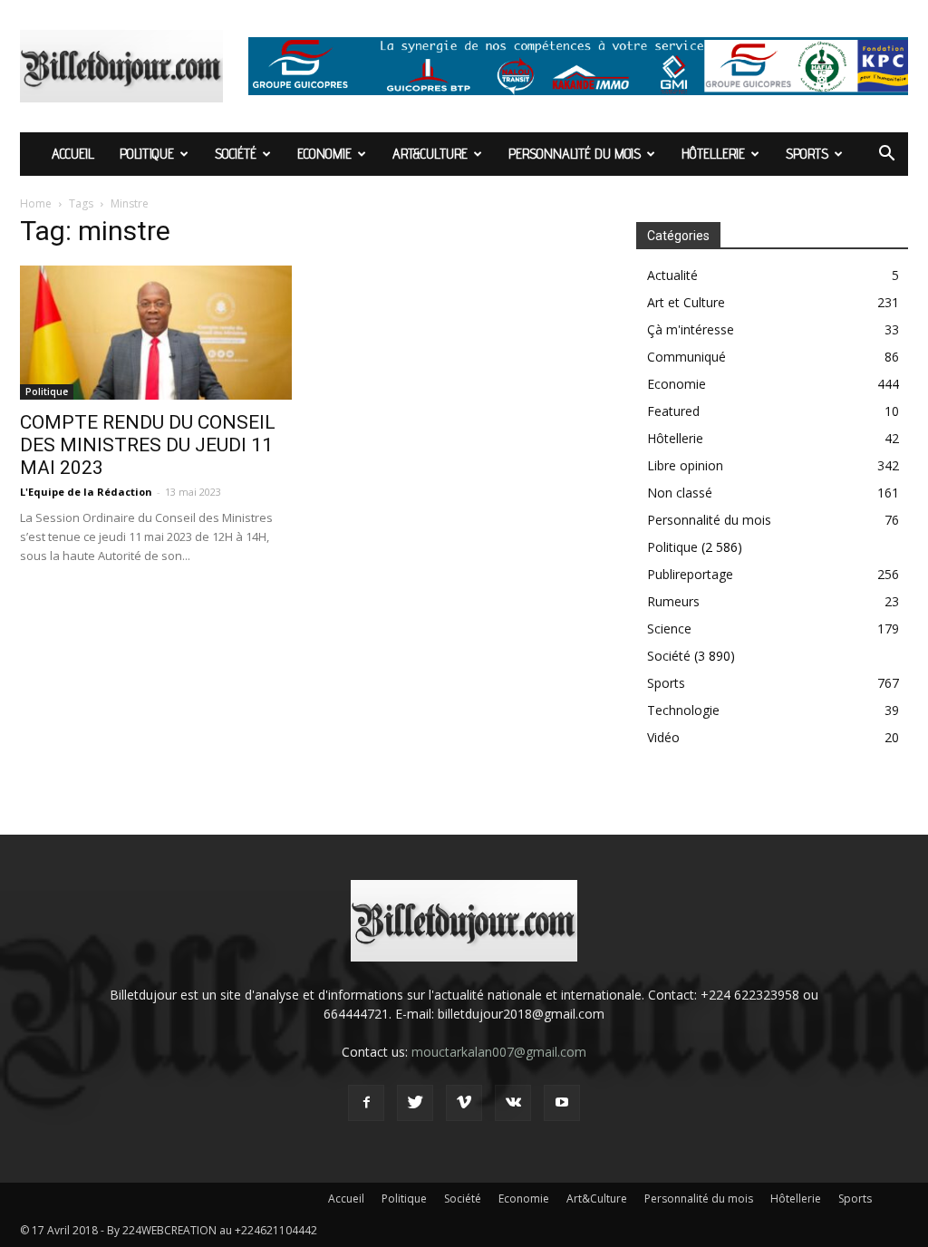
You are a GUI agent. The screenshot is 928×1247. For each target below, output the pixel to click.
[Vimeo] (464, 1103)
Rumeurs (673, 601)
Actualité (672, 275)
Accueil (73, 153)
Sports (807, 153)
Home (36, 203)
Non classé (679, 492)
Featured (673, 411)
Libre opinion (685, 465)
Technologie (683, 710)
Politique (147, 153)
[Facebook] (366, 1103)
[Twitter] (415, 1103)
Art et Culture (686, 302)
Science (669, 628)
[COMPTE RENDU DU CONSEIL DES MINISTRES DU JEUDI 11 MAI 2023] (156, 333)
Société (235, 153)
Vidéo (663, 737)
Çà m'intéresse (690, 329)
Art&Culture (430, 153)
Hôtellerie (713, 153)
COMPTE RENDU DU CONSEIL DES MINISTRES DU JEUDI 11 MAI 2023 (148, 444)
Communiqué (686, 356)
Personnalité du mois (574, 153)
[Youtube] (562, 1103)
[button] (886, 155)
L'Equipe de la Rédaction (86, 491)
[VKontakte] (513, 1103)
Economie (324, 153)
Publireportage (690, 574)
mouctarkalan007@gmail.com (498, 1051)
